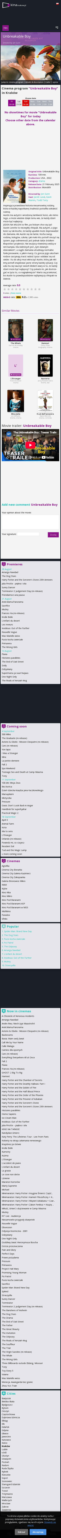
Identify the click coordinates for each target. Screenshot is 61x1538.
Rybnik (5, 1471)
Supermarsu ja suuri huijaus (15, 673)
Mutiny (5, 609)
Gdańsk (5, 1427)
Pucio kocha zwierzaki (12, 639)
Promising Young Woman (14, 1272)
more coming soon (13, 854)
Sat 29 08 (18, 103)
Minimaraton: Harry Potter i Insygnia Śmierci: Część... (27, 1193)
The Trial (6, 1348)
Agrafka (5, 865)
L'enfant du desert (11, 620)
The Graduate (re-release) (14, 738)
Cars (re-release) (10, 745)
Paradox (6, 915)
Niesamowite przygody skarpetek (18, 1219)
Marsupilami (8, 794)
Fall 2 (4, 764)
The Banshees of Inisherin (14, 1310)
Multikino (6, 911)
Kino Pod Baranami (11, 900)
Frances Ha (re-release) (13, 613)
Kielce (4, 1442)
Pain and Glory (9, 1249)
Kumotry (6, 1151)
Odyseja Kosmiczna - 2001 (15, 1231)
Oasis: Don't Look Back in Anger (17, 805)
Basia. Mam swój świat (13, 1038)
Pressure (6, 801)
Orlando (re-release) (11, 838)
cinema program (16, 82)
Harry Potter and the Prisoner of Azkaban (22, 1099)
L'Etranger (16, 378)
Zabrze (5, 1506)
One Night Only (9, 676)
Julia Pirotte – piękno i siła (14, 1125)
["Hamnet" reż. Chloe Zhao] (45, 330)
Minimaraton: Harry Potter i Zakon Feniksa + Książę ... (28, 1204)
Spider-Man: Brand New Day (18, 931)
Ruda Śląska (7, 1468)
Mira (4, 757)
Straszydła (10, 965)
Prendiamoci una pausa (13, 595)
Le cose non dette (11, 1174)
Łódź (4, 1452)
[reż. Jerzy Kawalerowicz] (45, 366)
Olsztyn (5, 1455)
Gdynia (5, 1430)
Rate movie (16, 293)
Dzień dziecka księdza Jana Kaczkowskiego (22, 790)
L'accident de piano (11, 1163)
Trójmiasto (7, 1493)
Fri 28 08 (11, 103)
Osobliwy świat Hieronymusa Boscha (20, 1242)
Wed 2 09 (44, 103)
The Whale (16, 343)
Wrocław (6, 1503)
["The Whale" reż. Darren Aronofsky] (15, 330)
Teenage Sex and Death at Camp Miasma (22, 772)
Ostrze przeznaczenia (12, 1246)
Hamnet (45, 343)
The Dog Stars (9, 576)
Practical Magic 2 (10, 813)
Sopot (5, 1478)
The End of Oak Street (13, 661)
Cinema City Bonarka (12, 869)
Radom (5, 1465)
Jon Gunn (16, 43)
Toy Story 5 (7, 1370)
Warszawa (7, 1497)
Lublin (5, 1449)
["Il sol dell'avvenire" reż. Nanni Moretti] (45, 401)
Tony (4, 775)
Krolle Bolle (7, 617)
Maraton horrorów (11, 1182)
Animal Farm (8, 823)
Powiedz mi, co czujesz (13, 842)
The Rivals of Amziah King (14, 680)
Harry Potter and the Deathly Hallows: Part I (23, 1083)
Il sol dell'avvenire (45, 414)
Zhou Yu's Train (9, 1385)
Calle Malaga (8, 1046)
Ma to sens (7, 831)
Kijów (4, 888)
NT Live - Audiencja (11, 1216)
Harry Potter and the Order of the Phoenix (22, 1095)
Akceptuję (38, 1532)
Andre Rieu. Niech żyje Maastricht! (18, 1023)
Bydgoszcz (7, 1404)
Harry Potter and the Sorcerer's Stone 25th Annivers (27, 579)
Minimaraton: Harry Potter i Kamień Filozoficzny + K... (28, 1197)
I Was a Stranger (10, 753)
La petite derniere (10, 760)
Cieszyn (5, 1411)
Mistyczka (6, 798)
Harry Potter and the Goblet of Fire (19, 1087)
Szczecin (6, 1487)
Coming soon (17, 726)
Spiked (5, 1291)
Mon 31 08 (32, 103)
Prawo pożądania (10, 1257)
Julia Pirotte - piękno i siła (14, 583)
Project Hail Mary (10, 1268)
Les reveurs (7, 624)
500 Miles (6, 734)
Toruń (5, 1490)
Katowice (6, 1439)
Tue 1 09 (39, 103)
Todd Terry (42, 200)
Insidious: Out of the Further (15, 628)
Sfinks (4, 918)
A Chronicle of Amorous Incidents (18, 1016)
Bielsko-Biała (8, 1401)
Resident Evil (8, 846)
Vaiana (5, 1374)
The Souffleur (8, 1344)
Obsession (7, 1227)
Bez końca (7, 786)
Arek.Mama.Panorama (12, 601)
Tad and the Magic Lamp (14, 850)
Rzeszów (6, 1474)
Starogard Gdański (11, 1484)
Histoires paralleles (11, 657)
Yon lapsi (6, 749)
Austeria (45, 378)
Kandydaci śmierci (10, 1132)
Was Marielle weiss (11, 635)
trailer (48, 82)
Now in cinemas (19, 1011)
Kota (4, 827)
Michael (5, 1189)
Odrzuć (21, 1532)
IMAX (4, 884)
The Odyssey (10, 946)
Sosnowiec (7, 1481)
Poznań (5, 1462)
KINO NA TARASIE (11, 1129)
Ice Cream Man (9, 1117)
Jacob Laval (39, 197)
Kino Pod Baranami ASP (13, 903)
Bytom (5, 1408)
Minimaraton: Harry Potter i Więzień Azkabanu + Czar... (28, 1200)
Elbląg (5, 1420)
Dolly (4, 665)
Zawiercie (6, 1509)
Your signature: (9, 534)
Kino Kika (6, 892)
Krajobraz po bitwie (11, 1144)
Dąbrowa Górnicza (11, 1417)
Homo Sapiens (9, 1114)
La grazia (6, 1170)
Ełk (3, 1423)
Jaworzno (6, 1436)
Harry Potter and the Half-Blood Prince (21, 1091)
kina (18, 5)
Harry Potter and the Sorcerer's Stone (20, 1102)
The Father (7, 1325)
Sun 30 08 (25, 103)
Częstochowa (8, 1414)
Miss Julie (15, 414)
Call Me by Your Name (12, 1042)
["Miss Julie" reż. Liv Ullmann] (15, 401)
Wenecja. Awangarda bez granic (17, 1382)
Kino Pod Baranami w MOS (15, 907)
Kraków (6, 1446)
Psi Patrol (8, 942)
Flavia (4, 654)
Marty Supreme (9, 1185)
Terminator (7, 1302)
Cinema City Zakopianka (13, 877)
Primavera (7, 643)
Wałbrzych (7, 1500)
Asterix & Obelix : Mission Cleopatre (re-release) (25, 741)
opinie (55, 82)
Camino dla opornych (12, 1050)
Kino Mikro (7, 896)
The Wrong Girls (9, 647)
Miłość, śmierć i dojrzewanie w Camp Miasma (24, 1208)
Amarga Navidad (10, 572)
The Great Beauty (10, 1329)
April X (5, 820)
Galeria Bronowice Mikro (13, 881)
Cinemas (13, 861)
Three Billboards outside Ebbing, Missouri (22, 1363)
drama (42, 181)
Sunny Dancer (8, 587)
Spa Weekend (8, 768)
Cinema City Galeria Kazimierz (16, 873)
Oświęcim (6, 1458)
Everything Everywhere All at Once (18, 1057)
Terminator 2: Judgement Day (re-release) (22, 591)
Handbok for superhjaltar (14, 809)
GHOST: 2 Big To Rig (12, 1072)
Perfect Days (8, 1253)
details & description (34, 82)
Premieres (15, 564)
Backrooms (7, 1034)
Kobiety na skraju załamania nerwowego (21, 1140)
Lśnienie (6, 1178)
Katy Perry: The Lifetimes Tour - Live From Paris (25, 1136)
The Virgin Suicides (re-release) (17, 1351)
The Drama (7, 1317)
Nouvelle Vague (9, 632)
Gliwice (5, 1433)
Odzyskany (7, 669)
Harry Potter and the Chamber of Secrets (22, 1080)
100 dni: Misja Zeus (11, 782)
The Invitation (8, 1333)
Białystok (6, 1398)
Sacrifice (6, 605)
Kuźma (5, 1155)
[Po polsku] (57, 4)
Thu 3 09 (50, 103)
